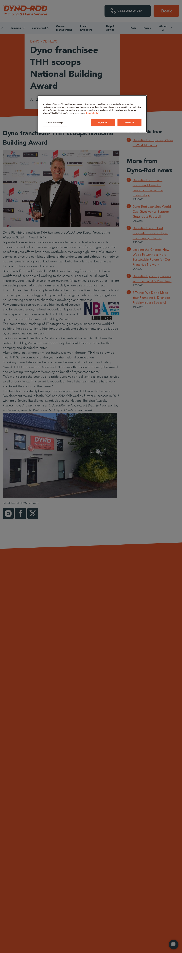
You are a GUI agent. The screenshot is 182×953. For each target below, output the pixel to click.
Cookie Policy (92, 113)
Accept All (129, 122)
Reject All (103, 122)
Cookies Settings (55, 122)
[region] (92, 114)
